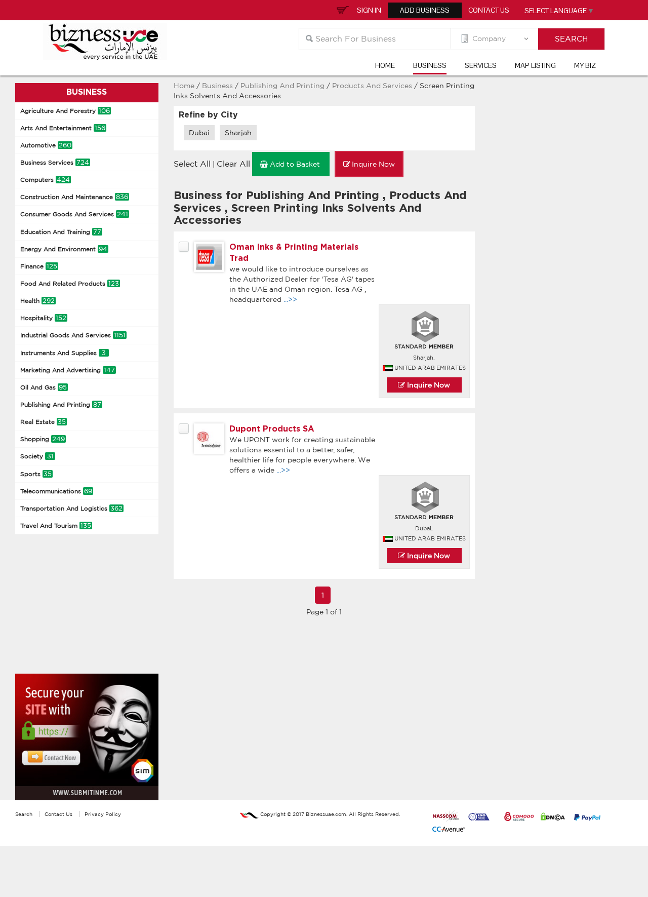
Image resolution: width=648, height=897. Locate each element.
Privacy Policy (103, 814)
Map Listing (535, 65)
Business (430, 65)
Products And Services (373, 86)
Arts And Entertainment (62, 128)
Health (37, 300)
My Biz (585, 65)
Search (23, 814)
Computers (45, 179)
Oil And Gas (43, 387)
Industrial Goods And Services (73, 335)
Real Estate (43, 421)
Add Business (425, 10)
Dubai (199, 133)
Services (481, 65)
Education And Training (60, 232)
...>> (290, 299)
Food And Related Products (69, 283)
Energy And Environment (63, 249)
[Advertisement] (91, 602)
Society (37, 456)
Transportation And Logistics (71, 508)
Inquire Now (427, 385)
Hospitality (43, 318)
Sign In (369, 10)
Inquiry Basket (341, 9)
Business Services (54, 162)
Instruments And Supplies (63, 353)
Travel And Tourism (55, 525)
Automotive (45, 145)
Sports (36, 474)
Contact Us (488, 10)
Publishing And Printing (60, 404)
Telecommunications (56, 491)
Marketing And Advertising (67, 370)
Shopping (42, 439)
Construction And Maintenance (74, 197)
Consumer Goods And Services (74, 214)
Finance (38, 266)
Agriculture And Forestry (65, 110)
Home (385, 65)
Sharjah (238, 133)
